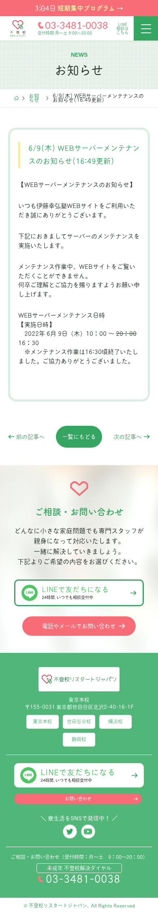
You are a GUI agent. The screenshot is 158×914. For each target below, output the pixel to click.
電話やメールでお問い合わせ (79, 626)
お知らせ (34, 98)
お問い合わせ (78, 799)
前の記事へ (30, 436)
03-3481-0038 (76, 25)
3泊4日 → (79, 7)
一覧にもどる (79, 436)
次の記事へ (127, 436)
